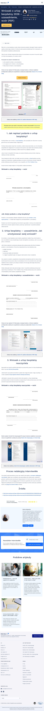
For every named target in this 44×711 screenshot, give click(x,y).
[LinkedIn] (3, 691)
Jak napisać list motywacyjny (28, 652)
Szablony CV (3, 647)
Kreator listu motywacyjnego (28, 645)
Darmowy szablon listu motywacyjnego (30, 654)
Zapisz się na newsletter (34, 544)
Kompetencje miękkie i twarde (7, 668)
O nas (24, 663)
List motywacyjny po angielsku (29, 656)
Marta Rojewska (31, 10)
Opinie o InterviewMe (27, 674)
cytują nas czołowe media (12, 484)
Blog (9, 7)
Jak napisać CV (4, 652)
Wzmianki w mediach (27, 672)
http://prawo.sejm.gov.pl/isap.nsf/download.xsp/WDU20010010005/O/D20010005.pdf (22, 495)
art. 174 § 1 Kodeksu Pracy (31, 162)
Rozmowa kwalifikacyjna (5, 674)
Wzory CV (3, 649)
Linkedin (26, 525)
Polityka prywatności (27, 679)
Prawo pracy (14, 7)
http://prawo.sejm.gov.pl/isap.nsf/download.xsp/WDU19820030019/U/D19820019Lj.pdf (22, 493)
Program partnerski (26, 683)
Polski (3, 698)
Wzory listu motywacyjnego (28, 647)
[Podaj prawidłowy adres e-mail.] (34, 539)
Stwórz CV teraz (6, 25)
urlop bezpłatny (19, 140)
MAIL (31, 525)
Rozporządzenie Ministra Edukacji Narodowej (19, 374)
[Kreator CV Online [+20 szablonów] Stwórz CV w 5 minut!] (5, 2)
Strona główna (4, 7)
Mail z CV (2, 672)
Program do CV (4, 656)
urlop (31, 158)
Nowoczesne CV (4, 658)
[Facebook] (1, 691)
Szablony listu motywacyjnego (28, 649)
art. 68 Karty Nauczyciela (12, 369)
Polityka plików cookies (27, 681)
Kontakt (24, 668)
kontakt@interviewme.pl (7, 688)
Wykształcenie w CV (5, 670)
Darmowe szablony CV (5, 654)
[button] (42, 2)
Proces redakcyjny (26, 670)
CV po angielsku (4, 663)
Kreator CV (3, 645)
